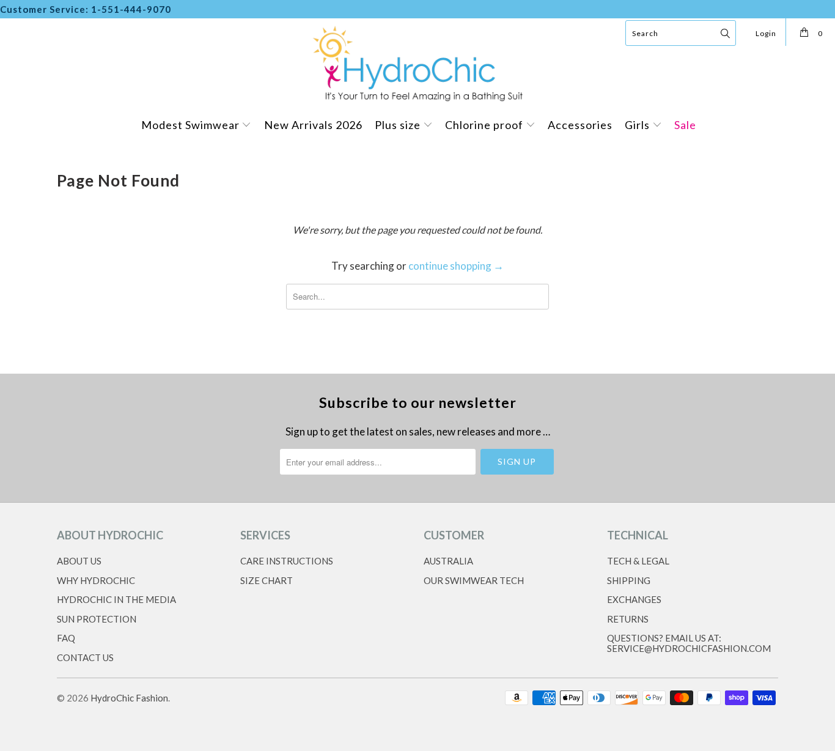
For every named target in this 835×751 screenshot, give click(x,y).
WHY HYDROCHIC (96, 580)
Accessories (580, 124)
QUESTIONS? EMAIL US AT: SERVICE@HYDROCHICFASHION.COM (689, 643)
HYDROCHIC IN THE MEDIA (116, 599)
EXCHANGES (634, 599)
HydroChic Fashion (129, 697)
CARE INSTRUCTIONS (286, 560)
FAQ (66, 637)
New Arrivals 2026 (313, 124)
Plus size (399, 124)
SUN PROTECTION (96, 618)
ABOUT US (79, 560)
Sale (685, 124)
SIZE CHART (266, 580)
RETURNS (628, 618)
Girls (638, 124)
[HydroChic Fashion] (417, 62)
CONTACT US (85, 657)
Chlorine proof (485, 124)
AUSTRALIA (448, 560)
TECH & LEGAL (638, 560)
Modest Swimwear (191, 124)
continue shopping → (456, 265)
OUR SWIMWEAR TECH (474, 580)
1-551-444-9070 (131, 9)
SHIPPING (628, 580)
